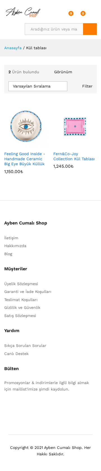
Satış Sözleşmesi (20, 315)
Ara (90, 29)
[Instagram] (40, 406)
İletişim (11, 238)
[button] (12, 144)
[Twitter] (14, 406)
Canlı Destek (16, 353)
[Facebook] (5, 406)
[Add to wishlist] (38, 144)
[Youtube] (31, 406)
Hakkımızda (15, 245)
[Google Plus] (23, 406)
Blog (8, 254)
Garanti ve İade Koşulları (27, 291)
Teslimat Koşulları (21, 299)
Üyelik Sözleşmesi (21, 283)
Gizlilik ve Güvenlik (22, 307)
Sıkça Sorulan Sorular (25, 345)
